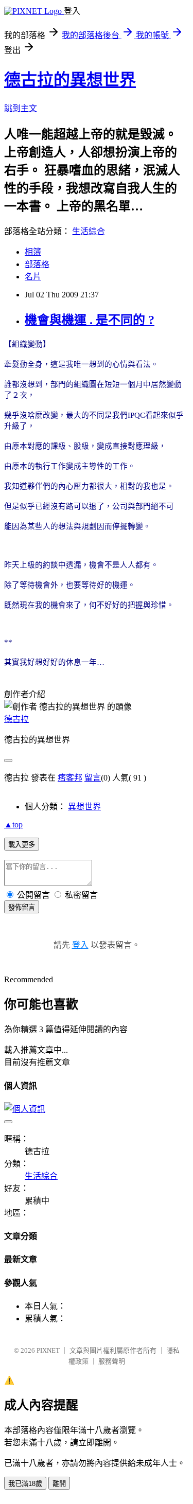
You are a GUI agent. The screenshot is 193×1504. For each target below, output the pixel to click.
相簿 (33, 251)
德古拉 (16, 719)
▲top (13, 824)
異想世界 (84, 806)
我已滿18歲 (25, 1484)
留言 (92, 777)
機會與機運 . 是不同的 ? (89, 320)
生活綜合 (88, 231)
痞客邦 (70, 777)
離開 (59, 1484)
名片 (33, 276)
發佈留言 (21, 907)
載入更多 (21, 844)
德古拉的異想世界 (70, 79)
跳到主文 (20, 108)
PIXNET (48, 1350)
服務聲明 (111, 1361)
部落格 (37, 264)
